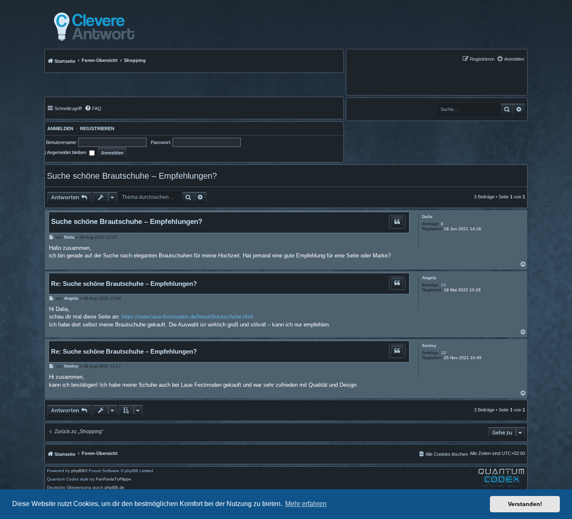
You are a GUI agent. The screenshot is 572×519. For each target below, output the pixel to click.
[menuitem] (510, 59)
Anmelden (59, 128)
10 (443, 352)
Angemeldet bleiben (67, 152)
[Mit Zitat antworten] (397, 222)
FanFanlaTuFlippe (113, 479)
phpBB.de (114, 488)
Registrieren (97, 128)
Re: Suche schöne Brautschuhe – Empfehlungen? (124, 283)
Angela (429, 277)
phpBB (78, 471)
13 (443, 285)
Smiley (429, 345)
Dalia (427, 216)
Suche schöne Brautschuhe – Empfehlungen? (132, 175)
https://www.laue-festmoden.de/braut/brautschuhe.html (187, 316)
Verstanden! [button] (525, 504)
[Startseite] (92, 26)
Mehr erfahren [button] (306, 503)
